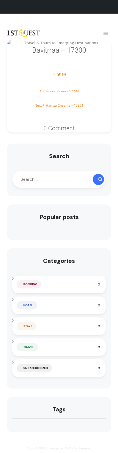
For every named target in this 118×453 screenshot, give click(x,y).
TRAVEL (28, 347)
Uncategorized (35, 368)
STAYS (27, 326)
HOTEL (28, 305)
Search (59, 156)
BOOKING (30, 284)
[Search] (98, 179)
